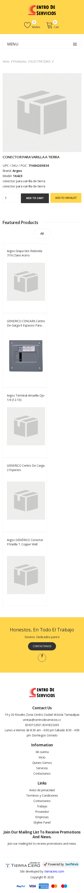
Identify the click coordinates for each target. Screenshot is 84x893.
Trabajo (42, 806)
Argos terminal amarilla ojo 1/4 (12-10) (25, 397)
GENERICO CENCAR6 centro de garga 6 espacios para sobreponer (26, 323)
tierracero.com (54, 871)
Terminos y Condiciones (42, 795)
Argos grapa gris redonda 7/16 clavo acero (24, 253)
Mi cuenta (42, 752)
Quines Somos (42, 763)
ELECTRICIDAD (40, 61)
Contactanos (42, 646)
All (42, 233)
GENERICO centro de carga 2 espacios (26, 467)
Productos (20, 61)
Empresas (41, 817)
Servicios (42, 768)
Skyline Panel (41, 822)
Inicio (6, 61)
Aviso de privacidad (41, 790)
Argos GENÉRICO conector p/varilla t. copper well (25, 542)
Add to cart (35, 198)
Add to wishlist (66, 198)
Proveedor (42, 812)
